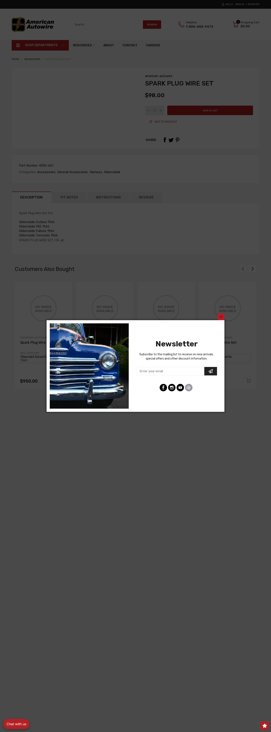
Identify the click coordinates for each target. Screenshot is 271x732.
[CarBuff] (188, 387)
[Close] (221, 316)
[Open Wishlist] (264, 725)
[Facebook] (163, 387)
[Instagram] (172, 387)
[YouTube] (180, 387)
